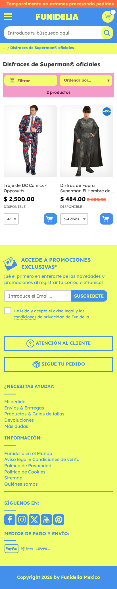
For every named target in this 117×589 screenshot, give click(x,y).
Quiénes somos (21, 484)
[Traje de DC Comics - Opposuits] (30, 141)
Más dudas (16, 426)
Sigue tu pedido (62, 364)
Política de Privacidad (27, 465)
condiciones (25, 316)
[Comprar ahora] (50, 219)
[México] (9, 520)
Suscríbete (89, 296)
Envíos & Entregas (24, 408)
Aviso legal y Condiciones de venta (42, 459)
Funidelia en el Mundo (28, 453)
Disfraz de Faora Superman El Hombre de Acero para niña (85, 188)
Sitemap (13, 478)
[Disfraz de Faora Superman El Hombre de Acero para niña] (87, 141)
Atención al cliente (62, 343)
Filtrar (23, 80)
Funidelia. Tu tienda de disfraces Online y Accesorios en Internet (57, 17)
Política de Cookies (24, 472)
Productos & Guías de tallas (34, 414)
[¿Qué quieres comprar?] (8, 16)
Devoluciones (19, 420)
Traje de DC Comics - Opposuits (25, 188)
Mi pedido (15, 401)
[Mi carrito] (108, 17)
